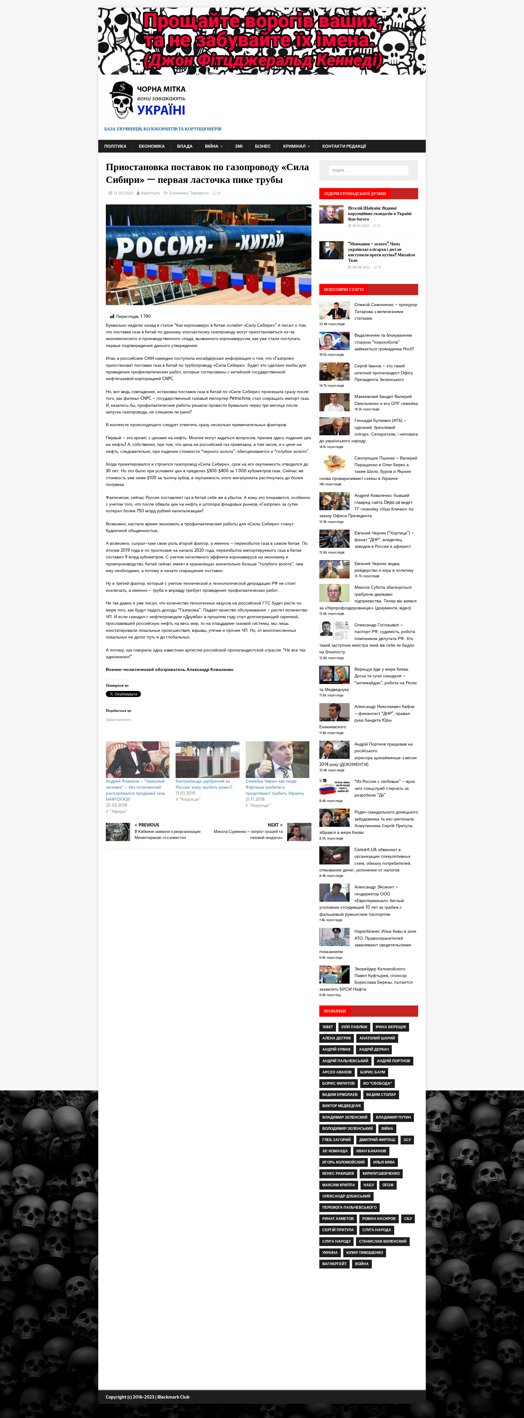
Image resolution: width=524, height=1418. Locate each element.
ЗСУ (407, 1140)
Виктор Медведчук (341, 1106)
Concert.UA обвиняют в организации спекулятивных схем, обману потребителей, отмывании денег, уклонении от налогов (365, 859)
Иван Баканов (371, 1151)
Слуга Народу (336, 1241)
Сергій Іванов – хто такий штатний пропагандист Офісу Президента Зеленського (383, 372)
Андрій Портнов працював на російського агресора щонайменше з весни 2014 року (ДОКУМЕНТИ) (368, 754)
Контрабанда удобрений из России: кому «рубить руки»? (204, 784)
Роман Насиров (379, 1219)
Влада (185, 146)
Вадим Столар (381, 1095)
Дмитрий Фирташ (377, 1140)
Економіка (152, 146)
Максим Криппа (338, 1185)
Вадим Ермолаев (340, 1095)
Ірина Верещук (391, 1027)
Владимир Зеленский (345, 1117)
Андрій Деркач (374, 1049)
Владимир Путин (393, 1117)
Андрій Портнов (393, 1061)
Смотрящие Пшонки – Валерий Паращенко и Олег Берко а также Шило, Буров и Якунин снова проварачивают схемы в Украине (368, 468)
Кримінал (294, 146)
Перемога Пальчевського (349, 1207)
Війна (211, 146)
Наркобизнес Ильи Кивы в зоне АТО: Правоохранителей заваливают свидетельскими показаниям (367, 941)
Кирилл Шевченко (381, 1173)
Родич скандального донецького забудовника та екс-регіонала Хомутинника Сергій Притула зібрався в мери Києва (368, 822)
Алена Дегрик (336, 1038)
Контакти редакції (344, 146)
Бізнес (263, 146)
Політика (115, 146)
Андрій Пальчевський (345, 1061)
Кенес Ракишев (338, 1173)
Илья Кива (384, 1162)
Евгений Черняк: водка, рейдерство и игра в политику (384, 567)
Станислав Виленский (383, 1241)
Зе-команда (335, 1151)
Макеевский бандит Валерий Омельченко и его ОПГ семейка (386, 399)
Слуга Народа (376, 1230)
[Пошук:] (368, 170)
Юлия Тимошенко (364, 1253)
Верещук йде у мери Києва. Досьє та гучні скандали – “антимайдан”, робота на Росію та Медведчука (368, 679)
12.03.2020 (123, 193)
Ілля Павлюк (354, 1027)
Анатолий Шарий (377, 1038)
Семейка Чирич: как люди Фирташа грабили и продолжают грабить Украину (275, 787)
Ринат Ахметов (338, 1219)
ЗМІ (239, 146)
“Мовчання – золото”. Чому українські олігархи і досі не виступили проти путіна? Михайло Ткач (381, 252)
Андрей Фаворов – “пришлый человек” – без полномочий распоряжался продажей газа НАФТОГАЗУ (135, 790)
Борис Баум (372, 1072)
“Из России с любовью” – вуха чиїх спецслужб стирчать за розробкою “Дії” (384, 788)
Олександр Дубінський (346, 1196)
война (362, 1264)
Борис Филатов (338, 1083)
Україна (330, 1253)
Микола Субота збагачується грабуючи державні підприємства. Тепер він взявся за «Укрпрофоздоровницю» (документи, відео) (368, 597)
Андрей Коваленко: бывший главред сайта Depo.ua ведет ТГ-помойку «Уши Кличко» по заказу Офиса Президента (366, 505)
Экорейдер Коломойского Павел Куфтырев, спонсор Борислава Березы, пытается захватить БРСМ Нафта (366, 978)
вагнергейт (334, 1264)
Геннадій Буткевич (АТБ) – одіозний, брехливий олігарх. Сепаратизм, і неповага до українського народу (368, 430)
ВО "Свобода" (377, 1083)
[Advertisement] (368, 1330)
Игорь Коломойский (343, 1162)
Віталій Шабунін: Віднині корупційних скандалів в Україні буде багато (379, 213)
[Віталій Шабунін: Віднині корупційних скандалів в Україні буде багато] (331, 220)
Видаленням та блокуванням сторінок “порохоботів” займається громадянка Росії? (384, 342)
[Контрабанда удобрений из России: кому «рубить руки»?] (207, 759)
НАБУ (369, 1185)
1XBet (327, 1027)
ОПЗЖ (388, 1185)
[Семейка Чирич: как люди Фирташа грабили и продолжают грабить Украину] (277, 759)
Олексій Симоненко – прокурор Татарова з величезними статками (385, 311)
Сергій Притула (338, 1230)
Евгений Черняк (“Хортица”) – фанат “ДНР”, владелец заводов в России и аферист (384, 540)
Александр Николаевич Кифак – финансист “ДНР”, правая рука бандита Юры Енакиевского (367, 716)
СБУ (408, 1219)
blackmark (150, 193)
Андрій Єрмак (336, 1049)
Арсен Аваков (337, 1072)
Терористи (199, 193)
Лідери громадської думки (355, 193)
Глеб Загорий (336, 1140)
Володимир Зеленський (347, 1129)
